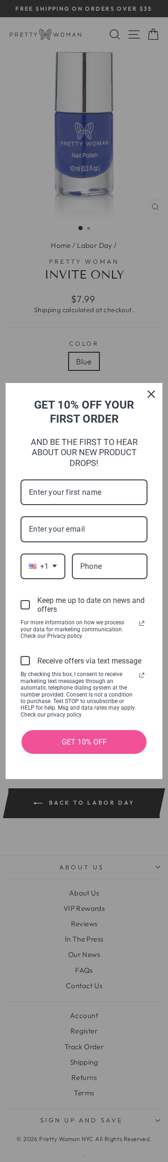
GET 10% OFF (84, 742)
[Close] (151, 394)
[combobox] (43, 566)
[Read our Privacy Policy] (141, 623)
